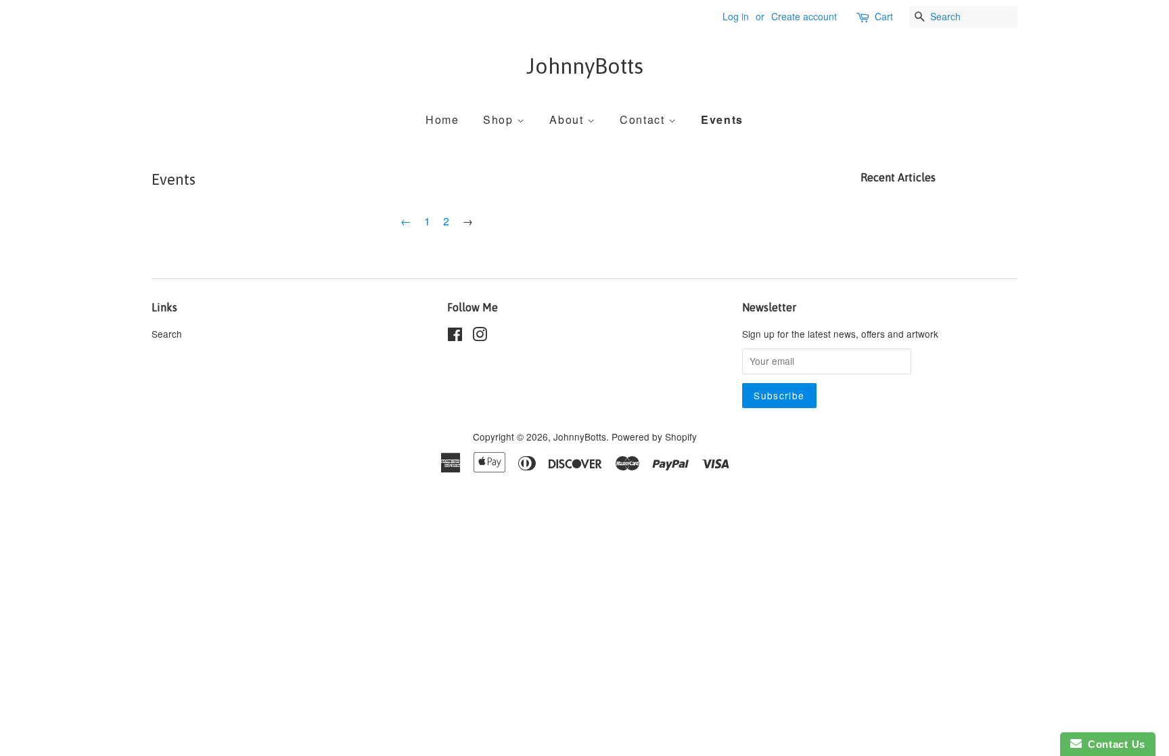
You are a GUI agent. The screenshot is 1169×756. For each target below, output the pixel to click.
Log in (736, 16)
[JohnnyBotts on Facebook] (455, 336)
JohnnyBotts (584, 66)
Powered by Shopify (654, 436)
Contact (644, 119)
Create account (804, 16)
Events (722, 119)
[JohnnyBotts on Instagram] (479, 336)
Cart (884, 16)
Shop (500, 119)
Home (442, 119)
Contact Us (1113, 744)
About (568, 119)
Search (167, 333)
